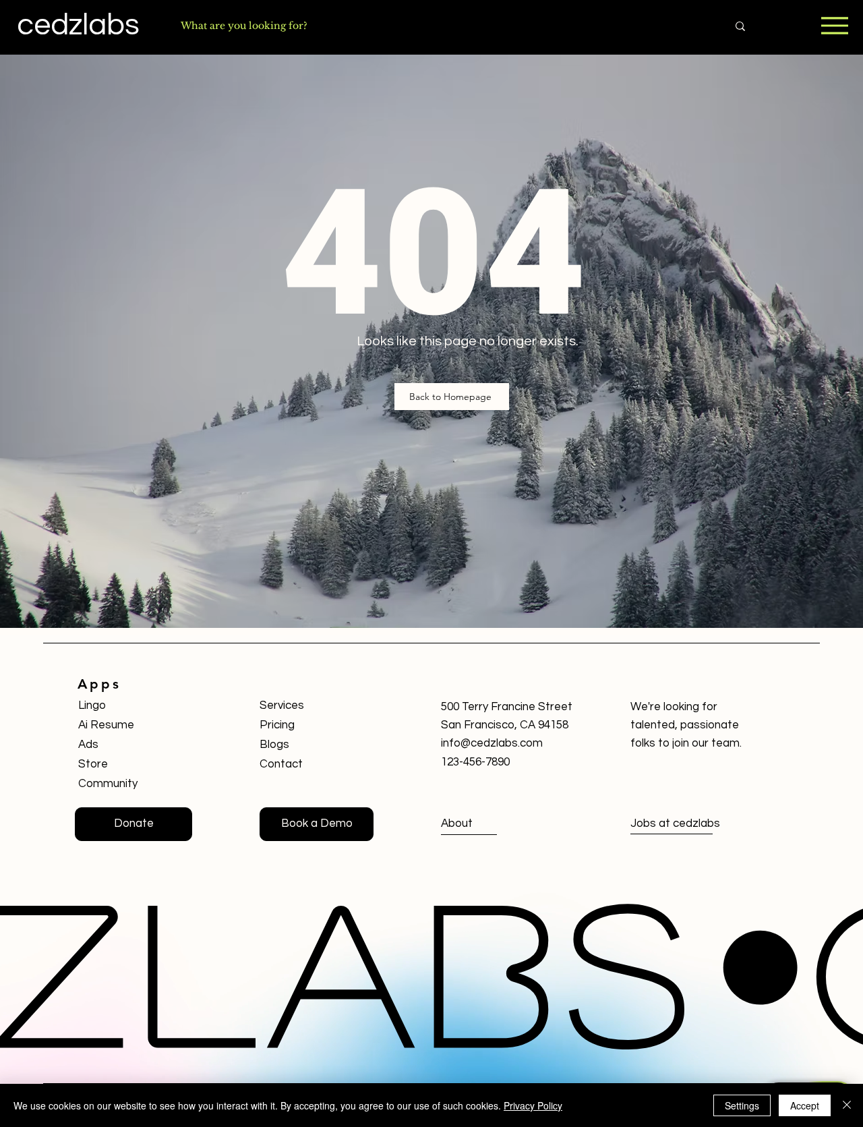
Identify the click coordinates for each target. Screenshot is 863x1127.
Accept (804, 1105)
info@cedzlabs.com (492, 743)
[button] (317, 824)
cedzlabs (78, 24)
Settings (742, 1105)
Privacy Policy (533, 1105)
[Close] (847, 1105)
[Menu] (834, 25)
